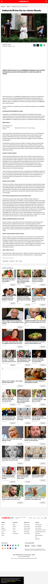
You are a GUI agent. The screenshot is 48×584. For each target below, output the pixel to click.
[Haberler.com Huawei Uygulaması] (39, 545)
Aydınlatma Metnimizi (11, 581)
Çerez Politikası (38, 528)
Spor (2, 526)
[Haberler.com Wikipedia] (5, 548)
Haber (19, 556)
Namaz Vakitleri (27, 526)
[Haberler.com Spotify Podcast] (18, 545)
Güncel (8, 6)
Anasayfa (3, 6)
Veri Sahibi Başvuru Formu (40, 531)
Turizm (14, 529)
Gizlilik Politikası (38, 526)
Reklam (35, 517)
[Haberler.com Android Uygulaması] (33, 545)
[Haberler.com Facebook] (5, 545)
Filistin (17, 261)
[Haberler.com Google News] (3, 545)
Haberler (3, 522)
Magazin (3, 528)
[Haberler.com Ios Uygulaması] (27, 545)
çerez (2, 579)
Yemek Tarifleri (27, 533)
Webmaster (37, 533)
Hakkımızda (30, 517)
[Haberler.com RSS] (3, 548)
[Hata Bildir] (22, 558)
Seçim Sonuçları (27, 528)
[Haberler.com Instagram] (10, 545)
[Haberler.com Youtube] (8, 548)
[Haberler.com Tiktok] (10, 548)
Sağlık (14, 524)
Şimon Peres (12, 261)
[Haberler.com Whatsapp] (16, 545)
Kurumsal (37, 522)
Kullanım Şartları (38, 524)
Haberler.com (26, 522)
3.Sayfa (3, 533)
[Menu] (1, 1)
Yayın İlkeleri (45, 518)
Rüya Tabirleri (26, 531)
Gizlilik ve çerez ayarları (15, 558)
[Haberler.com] (8, 518)
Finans (14, 528)
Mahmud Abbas (5, 261)
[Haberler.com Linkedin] (13, 545)
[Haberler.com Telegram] (13, 548)
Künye (42, 517)
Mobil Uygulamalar (38, 535)
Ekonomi (3, 524)
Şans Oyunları (26, 529)
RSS (36, 537)
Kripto (3, 531)
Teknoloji (14, 526)
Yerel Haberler (15, 533)
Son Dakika (4, 529)
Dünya (3, 535)
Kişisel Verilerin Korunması (40, 529)
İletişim (39, 517)
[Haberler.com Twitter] (8, 545)
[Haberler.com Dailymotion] (16, 548)
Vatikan (20, 261)
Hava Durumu (26, 524)
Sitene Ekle (37, 538)
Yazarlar (14, 531)
